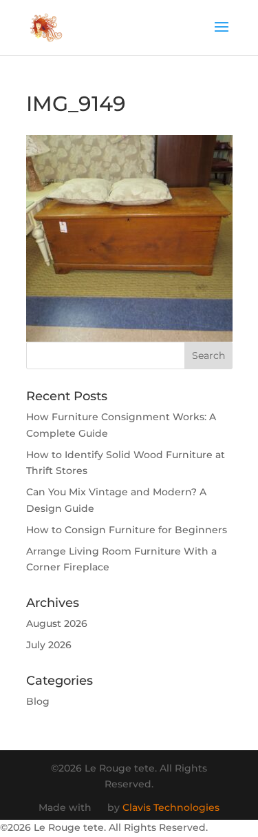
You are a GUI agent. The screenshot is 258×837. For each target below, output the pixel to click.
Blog (38, 701)
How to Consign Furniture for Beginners (126, 530)
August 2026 (56, 623)
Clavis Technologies (170, 807)
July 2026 (49, 645)
